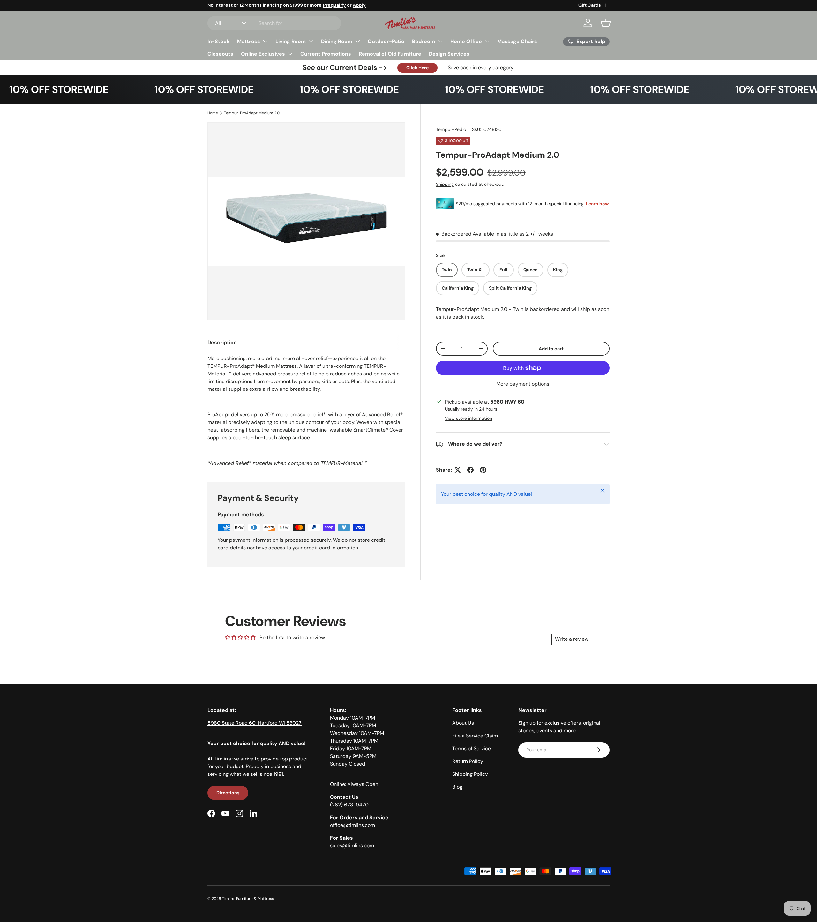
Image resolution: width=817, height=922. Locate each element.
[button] (606, 23)
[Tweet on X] (457, 470)
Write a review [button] (571, 639)
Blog (457, 786)
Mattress (248, 41)
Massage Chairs (517, 41)
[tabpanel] (306, 411)
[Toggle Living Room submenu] (311, 41)
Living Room (290, 41)
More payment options (522, 384)
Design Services (449, 53)
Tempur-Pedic (451, 129)
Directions (227, 793)
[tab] (222, 342)
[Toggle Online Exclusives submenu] (290, 53)
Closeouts (220, 53)
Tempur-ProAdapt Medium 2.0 (252, 113)
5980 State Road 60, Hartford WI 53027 (254, 723)
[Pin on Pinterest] (483, 470)
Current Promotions (325, 53)
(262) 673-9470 (349, 804)
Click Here (417, 68)
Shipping (445, 184)
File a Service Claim (475, 735)
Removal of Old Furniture (390, 53)
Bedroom (423, 41)
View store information (468, 418)
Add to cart (551, 348)
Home (212, 113)
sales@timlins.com (352, 845)
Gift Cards (589, 5)
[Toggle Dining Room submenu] (357, 41)
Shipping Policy (470, 774)
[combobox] (274, 23)
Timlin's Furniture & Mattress (248, 898)
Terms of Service (471, 748)
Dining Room (336, 41)
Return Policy (467, 761)
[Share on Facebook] (470, 470)
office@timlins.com (352, 825)
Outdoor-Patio (386, 41)
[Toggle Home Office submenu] (487, 41)
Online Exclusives (263, 53)
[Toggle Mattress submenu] (265, 41)
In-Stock (218, 41)
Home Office (466, 41)
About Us (463, 723)
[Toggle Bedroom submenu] (440, 41)
